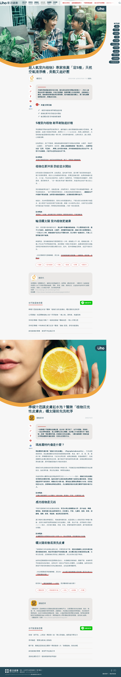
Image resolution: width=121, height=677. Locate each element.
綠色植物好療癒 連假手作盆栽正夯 (42, 331)
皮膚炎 (74, 590)
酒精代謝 (116, 55)
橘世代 (39, 78)
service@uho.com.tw (32, 672)
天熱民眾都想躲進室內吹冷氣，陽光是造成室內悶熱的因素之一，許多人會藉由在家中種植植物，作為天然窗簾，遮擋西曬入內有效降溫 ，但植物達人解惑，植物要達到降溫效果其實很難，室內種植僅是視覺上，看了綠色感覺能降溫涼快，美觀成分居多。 (63, 93)
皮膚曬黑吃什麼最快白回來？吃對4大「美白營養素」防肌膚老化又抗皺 (60, 536)
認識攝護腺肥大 (67, 3)
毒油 (117, 26)
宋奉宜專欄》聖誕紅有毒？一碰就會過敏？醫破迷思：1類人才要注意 (53, 320)
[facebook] (111, 671)
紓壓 (75, 265)
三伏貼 (117, 41)
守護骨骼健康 (79, 3)
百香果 (117, 33)
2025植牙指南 (101, 3)
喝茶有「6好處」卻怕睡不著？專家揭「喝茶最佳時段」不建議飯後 (59, 214)
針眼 (117, 37)
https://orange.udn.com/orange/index (47, 290)
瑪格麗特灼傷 (54, 590)
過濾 (67, 265)
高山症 (117, 51)
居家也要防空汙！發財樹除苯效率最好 (43, 656)
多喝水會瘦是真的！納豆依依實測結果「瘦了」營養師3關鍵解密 (58, 160)
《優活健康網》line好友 (50, 583)
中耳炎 (117, 48)
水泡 (65, 590)
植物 (39, 265)
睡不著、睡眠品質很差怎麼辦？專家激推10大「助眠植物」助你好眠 (53, 645)
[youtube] (114, 671)
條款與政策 (113, 674)
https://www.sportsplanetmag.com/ (55, 617)
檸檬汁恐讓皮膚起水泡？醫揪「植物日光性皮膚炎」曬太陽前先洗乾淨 (54, 309)
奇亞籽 (117, 30)
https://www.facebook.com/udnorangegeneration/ (53, 292)
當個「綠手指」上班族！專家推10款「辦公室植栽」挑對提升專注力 (53, 635)
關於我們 (105, 674)
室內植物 (49, 265)
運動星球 (40, 417)
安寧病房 (116, 58)
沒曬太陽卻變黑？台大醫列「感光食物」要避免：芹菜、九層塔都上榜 (60, 495)
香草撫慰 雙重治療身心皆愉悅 (40, 640)
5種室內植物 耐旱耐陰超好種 (51, 110)
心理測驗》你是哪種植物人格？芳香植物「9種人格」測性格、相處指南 (54, 315)
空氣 (59, 265)
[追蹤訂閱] (31, 106)
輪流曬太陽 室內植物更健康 (51, 116)
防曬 (82, 590)
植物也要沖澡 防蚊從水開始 (51, 113)
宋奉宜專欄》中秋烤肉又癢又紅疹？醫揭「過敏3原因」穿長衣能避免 (54, 325)
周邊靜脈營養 (115, 62)
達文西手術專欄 (90, 3)
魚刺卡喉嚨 (115, 44)
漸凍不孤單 (112, 3)
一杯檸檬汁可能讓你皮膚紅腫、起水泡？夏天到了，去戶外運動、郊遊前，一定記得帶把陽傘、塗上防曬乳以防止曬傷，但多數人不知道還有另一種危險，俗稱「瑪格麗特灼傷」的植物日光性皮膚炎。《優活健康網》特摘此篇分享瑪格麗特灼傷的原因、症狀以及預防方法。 (63, 432)
